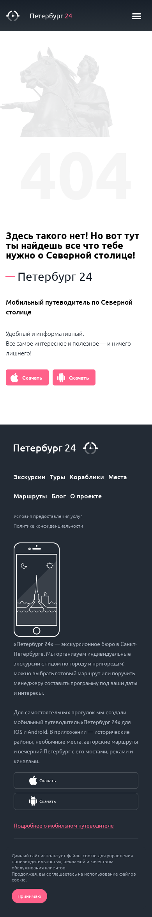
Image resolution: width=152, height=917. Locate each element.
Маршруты (30, 495)
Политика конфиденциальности (48, 526)
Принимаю (29, 896)
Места (117, 476)
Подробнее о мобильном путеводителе (64, 825)
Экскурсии (30, 476)
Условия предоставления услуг (48, 516)
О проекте (86, 495)
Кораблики (87, 476)
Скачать (32, 377)
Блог (58, 495)
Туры (57, 476)
